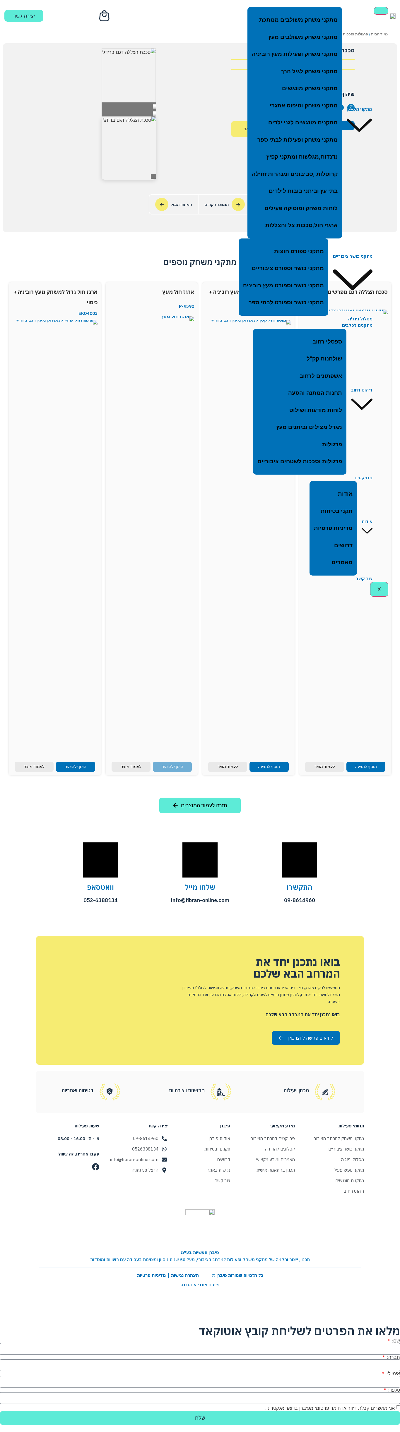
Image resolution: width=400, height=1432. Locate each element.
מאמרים (342, 562)
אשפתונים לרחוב (321, 375)
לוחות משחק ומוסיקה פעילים (301, 208)
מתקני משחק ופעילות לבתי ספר (297, 139)
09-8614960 (299, 900)
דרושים (343, 545)
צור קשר (364, 578)
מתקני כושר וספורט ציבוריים (288, 268)
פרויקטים (363, 477)
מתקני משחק (359, 109)
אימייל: (392, 1373)
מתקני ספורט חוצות (299, 251)
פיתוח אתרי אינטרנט (200, 1284)
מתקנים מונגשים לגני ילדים (303, 122)
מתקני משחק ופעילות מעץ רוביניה (295, 54)
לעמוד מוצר (324, 766)
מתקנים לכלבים (357, 325)
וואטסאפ (100, 887)
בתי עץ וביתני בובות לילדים (303, 191)
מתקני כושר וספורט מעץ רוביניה (283, 285)
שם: (395, 1340)
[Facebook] (95, 1166)
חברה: (393, 1357)
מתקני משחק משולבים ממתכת (298, 19)
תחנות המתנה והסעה (315, 392)
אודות (367, 521)
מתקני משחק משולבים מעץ (303, 37)
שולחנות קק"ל (324, 358)
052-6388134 (100, 900)
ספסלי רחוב (327, 341)
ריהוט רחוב (361, 390)
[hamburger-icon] (381, 11)
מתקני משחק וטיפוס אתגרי (304, 105)
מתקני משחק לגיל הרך (309, 71)
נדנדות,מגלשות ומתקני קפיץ (302, 156)
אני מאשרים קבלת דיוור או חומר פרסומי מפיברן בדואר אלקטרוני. (330, 1408)
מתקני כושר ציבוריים (352, 256)
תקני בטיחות (337, 511)
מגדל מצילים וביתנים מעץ (309, 427)
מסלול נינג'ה (360, 319)
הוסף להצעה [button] (366, 766)
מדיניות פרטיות (333, 528)
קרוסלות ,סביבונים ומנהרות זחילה (295, 174)
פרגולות (332, 444)
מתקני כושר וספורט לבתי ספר (286, 302)
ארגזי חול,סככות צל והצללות (301, 225)
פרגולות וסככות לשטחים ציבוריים (299, 461)
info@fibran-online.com (200, 900)
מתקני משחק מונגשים (310, 88)
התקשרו (299, 887)
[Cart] (105, 15)
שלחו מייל (200, 887)
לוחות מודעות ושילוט (315, 410)
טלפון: (393, 1390)
